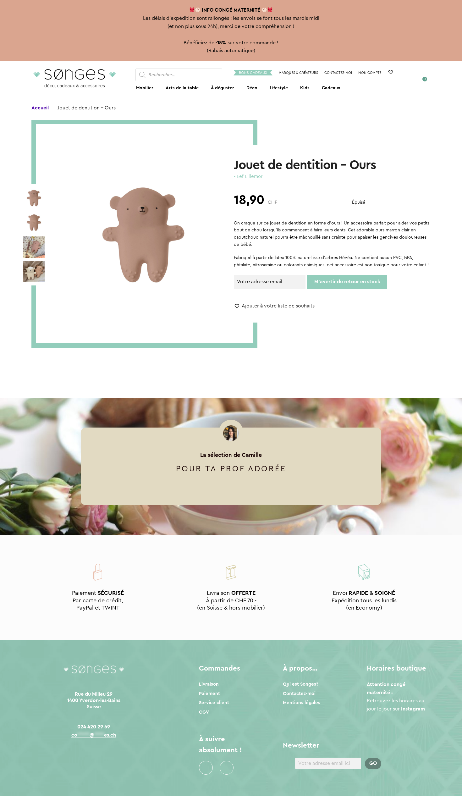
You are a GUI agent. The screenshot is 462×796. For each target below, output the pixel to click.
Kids (305, 88)
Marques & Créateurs (298, 73)
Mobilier (144, 88)
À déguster (222, 88)
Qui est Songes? (300, 684)
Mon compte (369, 73)
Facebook (206, 768)
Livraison (209, 684)
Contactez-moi (338, 73)
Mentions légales (301, 702)
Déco (251, 88)
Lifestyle (279, 88)
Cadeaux (331, 88)
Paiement (209, 693)
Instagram (227, 768)
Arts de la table (182, 88)
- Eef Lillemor (248, 176)
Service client (214, 702)
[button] (274, 306)
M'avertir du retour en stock (347, 281)
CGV (204, 712)
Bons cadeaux (253, 73)
